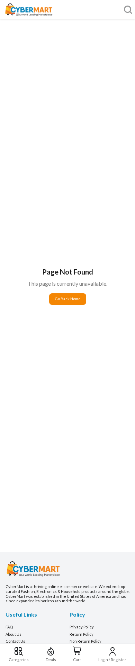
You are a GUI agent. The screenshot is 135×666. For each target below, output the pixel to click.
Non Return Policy (85, 641)
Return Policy (81, 634)
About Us (13, 634)
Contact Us (15, 641)
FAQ (9, 627)
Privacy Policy (82, 627)
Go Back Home (68, 298)
